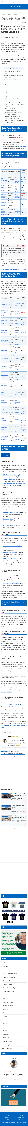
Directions (5, 1009)
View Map (5, 455)
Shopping (5, 1034)
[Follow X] (13, 1080)
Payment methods (8, 1005)
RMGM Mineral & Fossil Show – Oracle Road (4, 402)
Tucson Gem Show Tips (9, 988)
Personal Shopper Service (10, 995)
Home (7, 1115)
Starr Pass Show (4, 358)
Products (5, 998)
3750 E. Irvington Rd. (17, 181)
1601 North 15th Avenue (17, 312)
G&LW (17, 705)
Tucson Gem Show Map (9, 977)
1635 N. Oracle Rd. (17, 203)
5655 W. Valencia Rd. (17, 189)
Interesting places (7, 1041)
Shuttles (5, 1020)
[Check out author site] (11, 1080)
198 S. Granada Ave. (17, 418)
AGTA (11, 647)
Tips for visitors (5, 970)
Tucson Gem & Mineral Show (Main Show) (4, 437)
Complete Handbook (8, 984)
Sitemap (7, 1119)
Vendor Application (6, 1048)
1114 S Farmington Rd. (17, 358)
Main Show (23, 146)
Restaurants (6, 1038)
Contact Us (7, 1117)
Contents (12, 68)
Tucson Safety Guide (8, 991)
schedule (18, 751)
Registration (4, 966)
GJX (7, 647)
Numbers (5, 1027)
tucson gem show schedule (8, 753)
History (5, 1023)
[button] (25, 556)
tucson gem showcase (20, 753)
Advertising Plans (7, 1045)
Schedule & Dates (6, 963)
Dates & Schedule (6, 751)
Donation (20, 1119)
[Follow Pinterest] (17, 1080)
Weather (5, 1030)
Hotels (4, 1013)
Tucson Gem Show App (9, 1002)
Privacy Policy (20, 1117)
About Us (21, 1115)
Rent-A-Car (6, 1016)
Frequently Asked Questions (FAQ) (13, 103)
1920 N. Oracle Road (17, 401)
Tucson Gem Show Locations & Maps (14, 87)
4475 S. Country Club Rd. (17, 196)
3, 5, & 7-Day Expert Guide (10, 973)
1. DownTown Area (10, 89)
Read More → (18, 745)
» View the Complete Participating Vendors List (13, 269)
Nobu (14, 1070)
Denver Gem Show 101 (17, 1075)
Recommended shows (9, 981)
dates (13, 751)
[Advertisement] (14, 772)
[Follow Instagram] (15, 1080)
